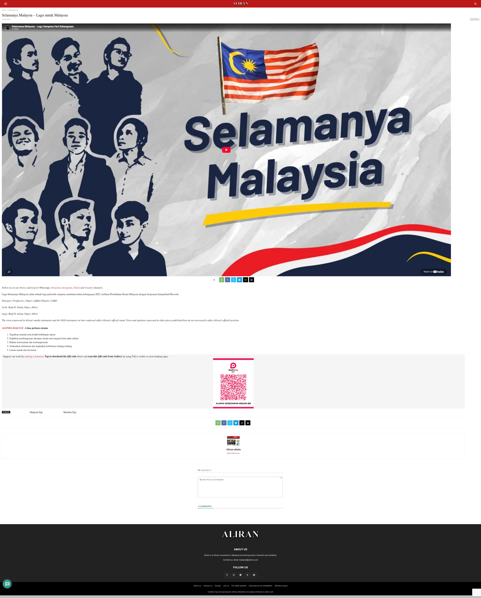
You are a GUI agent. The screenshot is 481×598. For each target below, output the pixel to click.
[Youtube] (254, 575)
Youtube (89, 287)
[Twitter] (233, 279)
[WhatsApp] (221, 279)
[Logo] (240, 542)
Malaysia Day (36, 412)
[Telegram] (239, 279)
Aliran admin (233, 449)
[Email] (245, 279)
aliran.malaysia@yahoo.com (246, 560)
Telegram (55, 287)
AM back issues (281, 586)
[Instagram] (233, 575)
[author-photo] (233, 445)
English (35, 287)
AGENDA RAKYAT (12, 328)
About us (197, 586)
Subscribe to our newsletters (260, 586)
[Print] (251, 279)
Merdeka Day (69, 412)
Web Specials (13, 10)
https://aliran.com (233, 453)
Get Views (474, 19)
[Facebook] (227, 279)
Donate (218, 586)
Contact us (207, 586)
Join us (226, 586)
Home (4, 10)
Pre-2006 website (238, 586)
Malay (23, 287)
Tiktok (76, 287)
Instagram (67, 287)
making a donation (34, 356)
